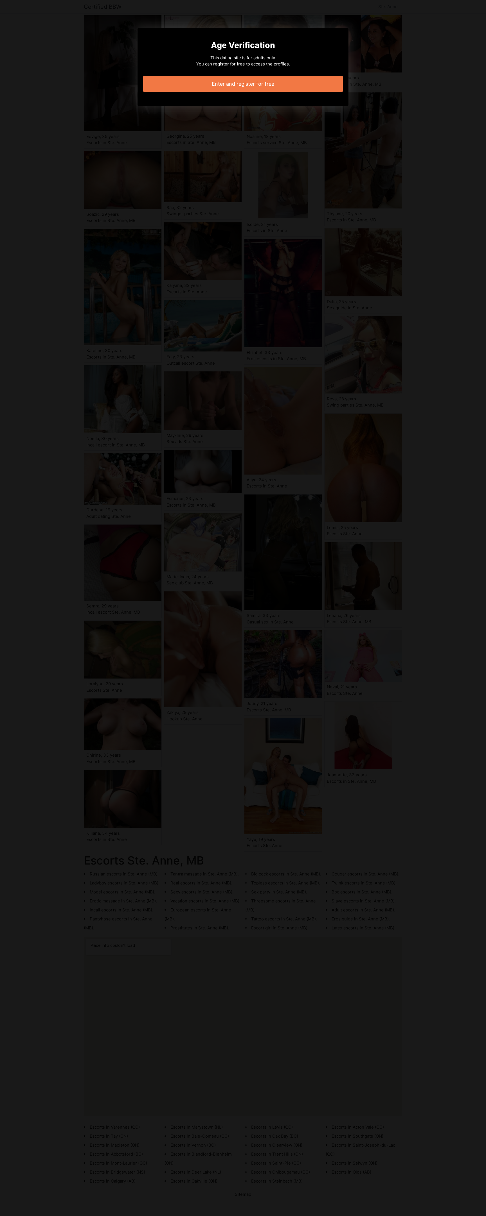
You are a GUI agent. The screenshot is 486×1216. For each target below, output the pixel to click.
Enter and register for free (243, 84)
